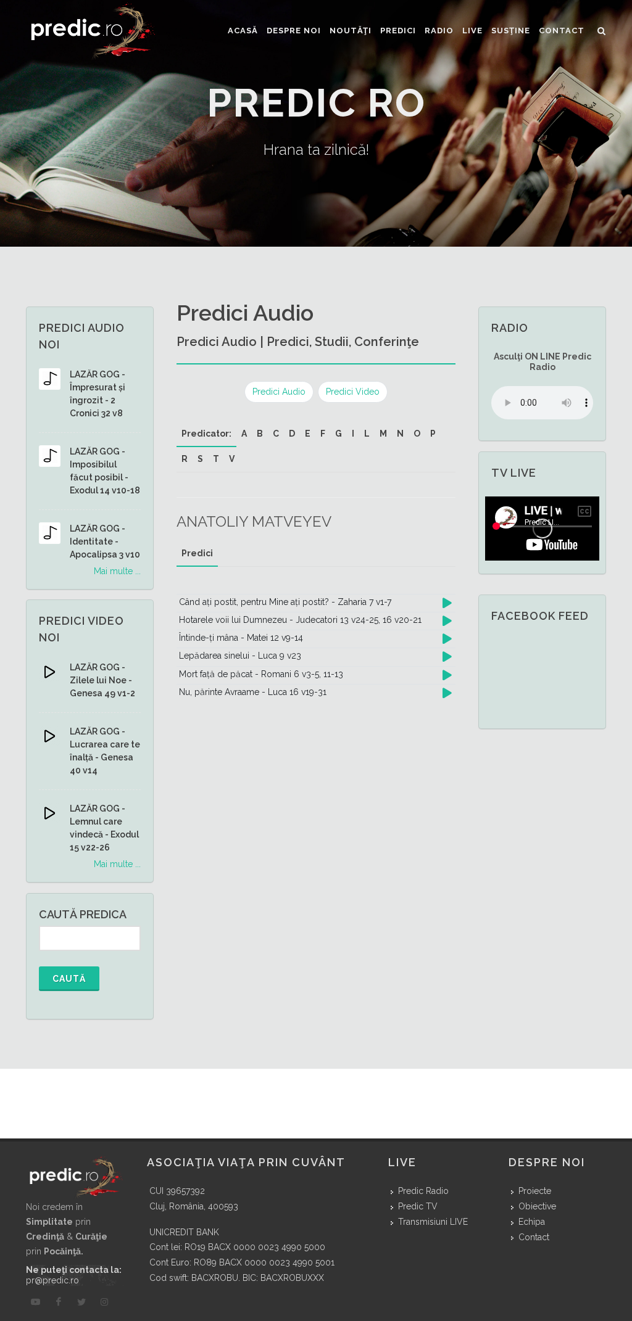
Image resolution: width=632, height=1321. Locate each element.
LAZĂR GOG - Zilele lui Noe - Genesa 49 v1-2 (102, 680)
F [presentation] (322, 433)
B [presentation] (260, 433)
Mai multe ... (117, 571)
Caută (69, 979)
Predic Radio (423, 1191)
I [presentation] (353, 433)
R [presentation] (184, 459)
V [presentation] (232, 459)
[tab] (206, 434)
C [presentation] (276, 433)
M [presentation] (383, 433)
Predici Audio (279, 392)
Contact (533, 1237)
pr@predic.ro (52, 1280)
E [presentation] (307, 433)
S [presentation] (200, 459)
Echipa (531, 1222)
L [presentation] (367, 433)
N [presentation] (400, 433)
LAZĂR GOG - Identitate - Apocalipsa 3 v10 (105, 541)
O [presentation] (417, 433)
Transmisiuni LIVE (433, 1222)
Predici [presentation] (197, 553)
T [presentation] (216, 459)
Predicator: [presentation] (206, 433)
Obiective (537, 1206)
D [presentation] (292, 433)
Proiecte (534, 1191)
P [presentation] (433, 433)
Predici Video (353, 392)
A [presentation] (244, 433)
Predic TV (418, 1206)
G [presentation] (338, 433)
